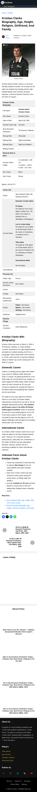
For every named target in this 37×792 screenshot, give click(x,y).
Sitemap (24, 784)
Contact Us (18, 781)
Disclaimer (27, 781)
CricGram (14, 789)
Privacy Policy (14, 784)
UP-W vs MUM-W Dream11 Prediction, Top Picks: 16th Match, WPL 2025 (23, 530)
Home (4, 13)
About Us (9, 781)
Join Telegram (9, 6)
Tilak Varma (6, 751)
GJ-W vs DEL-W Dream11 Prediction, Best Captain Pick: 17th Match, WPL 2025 (13, 542)
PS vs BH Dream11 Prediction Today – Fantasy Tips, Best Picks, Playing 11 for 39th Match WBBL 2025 (18, 685)
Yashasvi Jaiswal (8, 757)
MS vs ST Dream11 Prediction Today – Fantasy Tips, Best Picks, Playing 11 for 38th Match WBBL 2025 (18, 711)
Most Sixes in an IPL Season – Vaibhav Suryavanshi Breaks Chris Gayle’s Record (18, 632)
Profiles (10, 13)
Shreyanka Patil (7, 760)
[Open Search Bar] (28, 2)
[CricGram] (6, 2)
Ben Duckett (6, 754)
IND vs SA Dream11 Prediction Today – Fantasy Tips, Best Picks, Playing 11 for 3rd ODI (18, 659)
